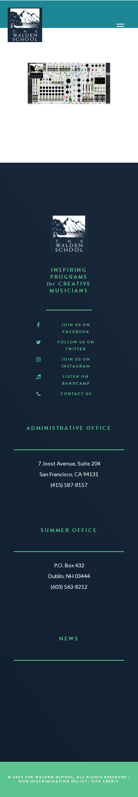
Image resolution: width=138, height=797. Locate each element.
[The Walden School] (25, 25)
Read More (65, 706)
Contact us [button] (76, 394)
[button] (38, 325)
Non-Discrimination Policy (53, 781)
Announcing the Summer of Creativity (69, 676)
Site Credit (105, 781)
